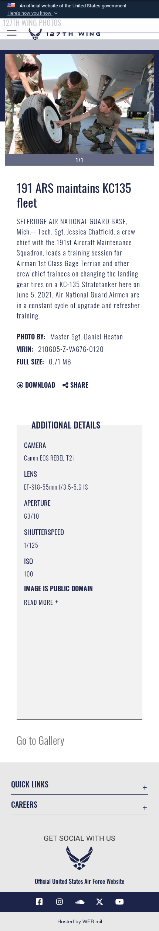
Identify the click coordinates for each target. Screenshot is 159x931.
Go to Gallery (40, 740)
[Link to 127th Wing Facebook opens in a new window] (39, 901)
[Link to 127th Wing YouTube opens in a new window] (119, 901)
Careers (24, 804)
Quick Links (29, 784)
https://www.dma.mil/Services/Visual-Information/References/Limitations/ (69, 695)
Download (39, 384)
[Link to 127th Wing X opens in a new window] (99, 901)
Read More (39, 602)
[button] (33, 13)
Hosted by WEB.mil (79, 921)
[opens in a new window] (59, 901)
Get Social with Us (79, 838)
